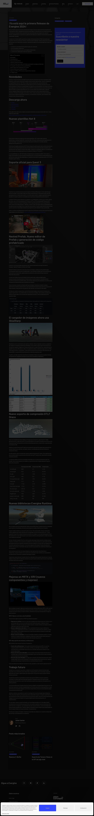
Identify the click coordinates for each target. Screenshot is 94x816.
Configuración (83, 808)
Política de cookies (5, 813)
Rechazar (65, 808)
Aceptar (47, 808)
